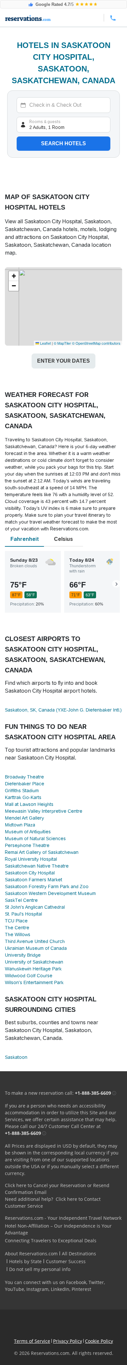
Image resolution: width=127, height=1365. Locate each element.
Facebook (76, 1282)
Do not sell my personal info (39, 1269)
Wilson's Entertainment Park (34, 982)
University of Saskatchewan (34, 962)
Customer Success (66, 1261)
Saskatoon (16, 1057)
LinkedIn (60, 1289)
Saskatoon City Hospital (30, 872)
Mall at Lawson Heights (29, 804)
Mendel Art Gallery (24, 818)
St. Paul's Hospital (23, 914)
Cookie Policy (99, 1341)
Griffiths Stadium (22, 790)
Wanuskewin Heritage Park (33, 968)
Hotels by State (25, 1261)
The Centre (17, 927)
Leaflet (45, 343)
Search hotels (63, 143)
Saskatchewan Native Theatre (37, 866)
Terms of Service (32, 1341)
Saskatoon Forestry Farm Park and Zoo (47, 886)
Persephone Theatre (27, 845)
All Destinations (79, 1253)
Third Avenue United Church (35, 941)
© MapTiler (62, 343)
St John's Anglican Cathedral (35, 907)
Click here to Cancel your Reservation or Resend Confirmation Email (57, 1188)
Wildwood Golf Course (28, 975)
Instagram (37, 1289)
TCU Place (16, 920)
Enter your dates (63, 361)
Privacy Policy (67, 1341)
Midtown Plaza (20, 824)
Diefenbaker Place (24, 783)
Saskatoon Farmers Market (33, 879)
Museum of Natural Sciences (35, 838)
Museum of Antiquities (28, 831)
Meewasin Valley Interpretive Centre (43, 811)
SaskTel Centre (21, 900)
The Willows (17, 934)
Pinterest (81, 1289)
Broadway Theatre (24, 776)
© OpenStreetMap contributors (96, 343)
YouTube (14, 1289)
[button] (14, 276)
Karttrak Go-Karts (23, 797)
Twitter (96, 1282)
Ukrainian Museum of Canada (36, 948)
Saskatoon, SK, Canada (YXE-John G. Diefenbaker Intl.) (63, 710)
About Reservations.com (31, 1253)
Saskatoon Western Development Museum (50, 893)
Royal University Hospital (31, 859)
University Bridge (23, 955)
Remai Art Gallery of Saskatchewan (41, 852)
